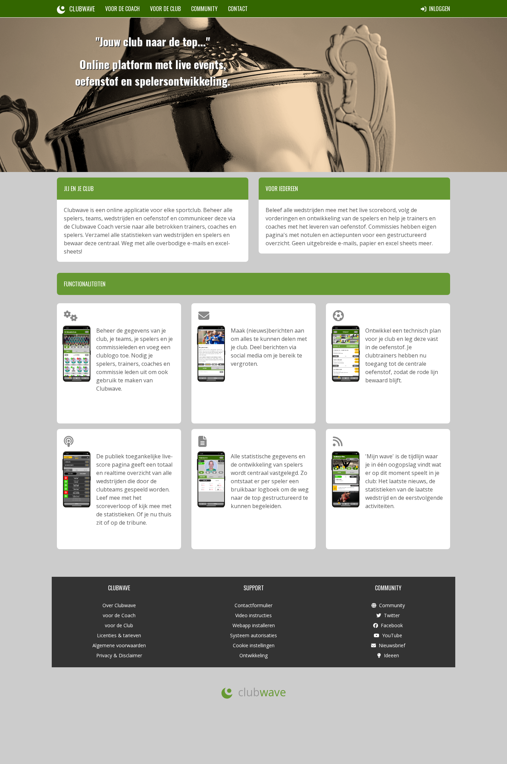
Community (204, 8)
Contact (238, 8)
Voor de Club (165, 8)
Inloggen (438, 8)
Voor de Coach (122, 8)
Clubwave (80, 8)
